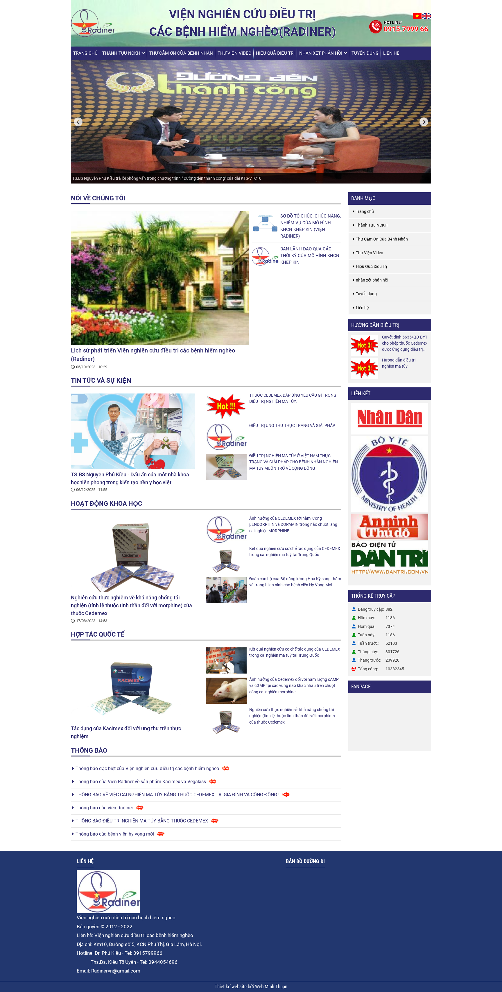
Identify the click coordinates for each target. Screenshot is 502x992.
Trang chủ (85, 53)
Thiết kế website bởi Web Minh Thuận (251, 986)
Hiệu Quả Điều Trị (275, 53)
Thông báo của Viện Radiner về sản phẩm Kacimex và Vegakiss (141, 781)
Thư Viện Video (234, 53)
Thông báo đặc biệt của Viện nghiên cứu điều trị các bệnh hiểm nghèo (147, 768)
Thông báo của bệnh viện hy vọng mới (115, 834)
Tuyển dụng (365, 53)
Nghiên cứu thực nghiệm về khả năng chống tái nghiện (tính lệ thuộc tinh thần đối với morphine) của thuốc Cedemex (131, 605)
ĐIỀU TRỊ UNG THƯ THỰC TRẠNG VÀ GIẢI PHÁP (292, 425)
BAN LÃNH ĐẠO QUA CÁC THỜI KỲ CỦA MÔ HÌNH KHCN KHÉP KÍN (309, 255)
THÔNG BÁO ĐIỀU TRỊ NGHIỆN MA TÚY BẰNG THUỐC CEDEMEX (142, 821)
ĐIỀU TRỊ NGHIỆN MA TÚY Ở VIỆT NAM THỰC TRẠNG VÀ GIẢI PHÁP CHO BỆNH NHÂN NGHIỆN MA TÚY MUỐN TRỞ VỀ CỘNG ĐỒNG (293, 462)
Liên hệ (391, 53)
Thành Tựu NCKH (121, 53)
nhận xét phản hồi (320, 53)
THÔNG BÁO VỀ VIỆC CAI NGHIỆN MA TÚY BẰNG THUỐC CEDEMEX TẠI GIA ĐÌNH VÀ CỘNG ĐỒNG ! (177, 794)
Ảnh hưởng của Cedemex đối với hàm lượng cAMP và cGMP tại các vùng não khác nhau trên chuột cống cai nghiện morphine (294, 685)
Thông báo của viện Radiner (104, 808)
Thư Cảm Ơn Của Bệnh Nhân (181, 53)
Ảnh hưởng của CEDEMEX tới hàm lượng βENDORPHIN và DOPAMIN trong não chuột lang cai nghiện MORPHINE (293, 524)
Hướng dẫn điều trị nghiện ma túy (398, 363)
